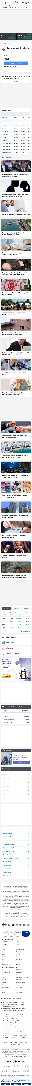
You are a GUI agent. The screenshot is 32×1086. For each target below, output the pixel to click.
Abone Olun (21, 762)
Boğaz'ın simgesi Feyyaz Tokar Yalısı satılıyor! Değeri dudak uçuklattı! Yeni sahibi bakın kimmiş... (14, 1010)
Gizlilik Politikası (23, 1042)
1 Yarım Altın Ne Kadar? (9, 1025)
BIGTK (3, 621)
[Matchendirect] (17, 1066)
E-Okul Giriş (19, 980)
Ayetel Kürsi (19, 990)
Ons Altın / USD (5, 120)
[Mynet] (26, 1066)
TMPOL (4, 624)
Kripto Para (5, 977)
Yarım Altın (4, 128)
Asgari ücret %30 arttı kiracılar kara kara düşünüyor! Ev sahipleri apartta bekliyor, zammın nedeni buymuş (13, 1004)
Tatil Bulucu (19, 975)
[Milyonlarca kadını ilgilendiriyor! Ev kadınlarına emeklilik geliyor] (16, 385)
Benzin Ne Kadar (8, 833)
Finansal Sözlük (6, 972)
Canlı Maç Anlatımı (21, 952)
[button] (5, 3)
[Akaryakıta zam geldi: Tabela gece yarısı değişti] (16, 364)
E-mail (17, 957)
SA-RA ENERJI (5, 716)
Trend (3, 954)
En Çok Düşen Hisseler (21, 1031)
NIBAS (3, 618)
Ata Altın (4, 137)
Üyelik (16, 1042)
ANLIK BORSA (11, 637)
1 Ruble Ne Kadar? (7, 1031)
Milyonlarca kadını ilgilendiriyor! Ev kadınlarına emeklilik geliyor (12, 393)
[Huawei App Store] (18, 934)
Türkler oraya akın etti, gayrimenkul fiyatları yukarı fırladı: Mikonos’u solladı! (15, 456)
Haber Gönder (27, 934)
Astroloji (18, 944)
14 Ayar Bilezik (15, 1019)
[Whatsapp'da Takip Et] (28, 925)
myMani (18, 964)
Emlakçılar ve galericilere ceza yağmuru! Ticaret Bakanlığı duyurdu (14, 253)
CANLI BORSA (10, 643)
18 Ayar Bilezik (6, 1021)
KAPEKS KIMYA (6, 714)
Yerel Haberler (6, 964)
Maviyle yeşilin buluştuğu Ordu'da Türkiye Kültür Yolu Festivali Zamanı (14, 233)
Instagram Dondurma (21, 982)
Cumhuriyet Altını (6, 131)
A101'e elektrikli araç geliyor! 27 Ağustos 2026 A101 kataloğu (14, 496)
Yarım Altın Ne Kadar (9, 855)
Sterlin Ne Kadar (8, 869)
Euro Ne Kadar (7, 865)
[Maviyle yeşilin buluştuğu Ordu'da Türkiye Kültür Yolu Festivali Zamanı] (16, 225)
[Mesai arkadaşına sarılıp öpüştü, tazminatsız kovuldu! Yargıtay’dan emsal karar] (16, 186)
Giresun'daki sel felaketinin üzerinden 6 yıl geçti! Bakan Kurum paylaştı (14, 175)
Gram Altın (4, 117)
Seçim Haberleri (20, 949)
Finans (4, 944)
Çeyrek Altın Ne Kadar (9, 844)
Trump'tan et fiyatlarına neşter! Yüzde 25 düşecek (14, 556)
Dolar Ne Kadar (7, 862)
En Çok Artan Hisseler (8, 1033)
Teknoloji (18, 939)
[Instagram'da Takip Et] (17, 925)
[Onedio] (5, 1071)
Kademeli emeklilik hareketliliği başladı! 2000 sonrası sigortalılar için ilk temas (16, 353)
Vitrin (17, 947)
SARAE (3, 627)
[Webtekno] (15, 1071)
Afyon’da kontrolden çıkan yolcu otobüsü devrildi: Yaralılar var (14, 313)
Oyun (17, 967)
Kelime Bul (19, 969)
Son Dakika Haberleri (7, 939)
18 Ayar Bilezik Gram (6, 146)
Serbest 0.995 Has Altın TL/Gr (6, 152)
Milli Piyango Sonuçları (22, 977)
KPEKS (4, 615)
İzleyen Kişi (25, 710)
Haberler (4, 941)
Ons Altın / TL (5, 123)
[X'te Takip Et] (13, 925)
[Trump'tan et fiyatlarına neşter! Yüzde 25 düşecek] (16, 547)
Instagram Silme (20, 985)
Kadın (3, 949)
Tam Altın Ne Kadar (8, 851)
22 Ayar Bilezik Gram (6, 149)
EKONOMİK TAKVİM (12, 654)
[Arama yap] (23, 3)
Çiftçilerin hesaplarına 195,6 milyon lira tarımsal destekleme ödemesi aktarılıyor (14, 576)
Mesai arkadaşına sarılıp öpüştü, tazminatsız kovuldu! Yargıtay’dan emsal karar (15, 195)
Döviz (28, 7)
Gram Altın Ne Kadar (9, 848)
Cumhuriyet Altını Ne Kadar (11, 858)
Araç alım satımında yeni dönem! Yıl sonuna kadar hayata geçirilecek (15, 436)
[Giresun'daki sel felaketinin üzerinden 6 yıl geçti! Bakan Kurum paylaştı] (16, 166)
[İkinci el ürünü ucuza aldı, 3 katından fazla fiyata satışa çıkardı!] (16, 527)
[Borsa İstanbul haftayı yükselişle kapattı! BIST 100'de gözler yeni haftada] (16, 467)
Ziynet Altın (4, 140)
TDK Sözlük (19, 987)
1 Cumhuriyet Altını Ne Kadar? (11, 1027)
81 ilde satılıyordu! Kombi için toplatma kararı (16, 214)
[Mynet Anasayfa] (16, 2)
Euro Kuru (5, 985)
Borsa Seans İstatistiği (8, 967)
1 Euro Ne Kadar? (19, 1029)
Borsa (14, 7)
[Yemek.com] (26, 1071)
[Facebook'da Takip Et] (9, 925)
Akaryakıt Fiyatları (8, 830)
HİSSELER (9, 648)
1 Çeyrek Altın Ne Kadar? (9, 1023)
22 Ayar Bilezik (17, 1021)
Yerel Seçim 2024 (18, 1014)
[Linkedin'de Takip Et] (20, 925)
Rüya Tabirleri (5, 987)
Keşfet (3, 992)
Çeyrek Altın (4, 126)
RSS (19, 1045)
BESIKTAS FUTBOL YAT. (7, 722)
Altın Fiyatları (5, 980)
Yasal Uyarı (13, 1045)
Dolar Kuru (5, 982)
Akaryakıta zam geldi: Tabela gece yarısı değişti (14, 373)
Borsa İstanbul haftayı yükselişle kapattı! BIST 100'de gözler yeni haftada (15, 476)
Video (3, 962)
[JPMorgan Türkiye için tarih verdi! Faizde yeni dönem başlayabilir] (16, 507)
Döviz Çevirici (8, 769)
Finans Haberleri (7, 1014)
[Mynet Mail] (29, 2)
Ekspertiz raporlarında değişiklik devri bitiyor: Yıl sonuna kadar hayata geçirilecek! (15, 273)
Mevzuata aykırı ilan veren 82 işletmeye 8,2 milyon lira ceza (15, 293)
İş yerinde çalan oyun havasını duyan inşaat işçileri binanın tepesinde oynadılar (15, 333)
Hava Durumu (5, 990)
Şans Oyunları (19, 959)
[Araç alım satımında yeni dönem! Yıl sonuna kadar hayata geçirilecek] (16, 427)
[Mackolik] (7, 1066)
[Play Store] (5, 934)
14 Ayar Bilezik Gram (6, 143)
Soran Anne (19, 972)
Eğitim (4, 957)
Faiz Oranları (21, 1037)
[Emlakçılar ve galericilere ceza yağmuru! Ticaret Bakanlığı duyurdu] (16, 245)
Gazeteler (18, 954)
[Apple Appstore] (11, 934)
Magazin (4, 952)
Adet (5, 55)
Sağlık (17, 941)
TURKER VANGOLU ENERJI (8, 719)
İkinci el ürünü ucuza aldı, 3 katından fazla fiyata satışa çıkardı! (14, 536)
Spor (3, 959)
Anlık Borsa (21, 7)
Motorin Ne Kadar (8, 837)
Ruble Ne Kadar (7, 876)
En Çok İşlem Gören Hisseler (10, 1035)
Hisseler (4, 975)
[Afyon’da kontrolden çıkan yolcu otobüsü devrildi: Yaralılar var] (16, 304)
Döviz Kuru (5, 1037)
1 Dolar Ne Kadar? (7, 1029)
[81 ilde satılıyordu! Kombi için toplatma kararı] (16, 206)
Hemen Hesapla (16, 63)
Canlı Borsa (5, 969)
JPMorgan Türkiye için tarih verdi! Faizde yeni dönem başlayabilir (15, 516)
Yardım (11, 1042)
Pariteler (13, 1037)
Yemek (4, 947)
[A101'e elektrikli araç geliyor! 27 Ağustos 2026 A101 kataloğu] (16, 487)
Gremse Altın (5, 134)
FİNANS (4, 7)
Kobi (17, 962)
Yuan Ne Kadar (7, 872)
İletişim (6, 1042)
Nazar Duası (19, 992)
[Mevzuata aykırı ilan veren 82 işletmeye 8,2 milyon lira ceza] (16, 285)
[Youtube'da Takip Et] (24, 925)
